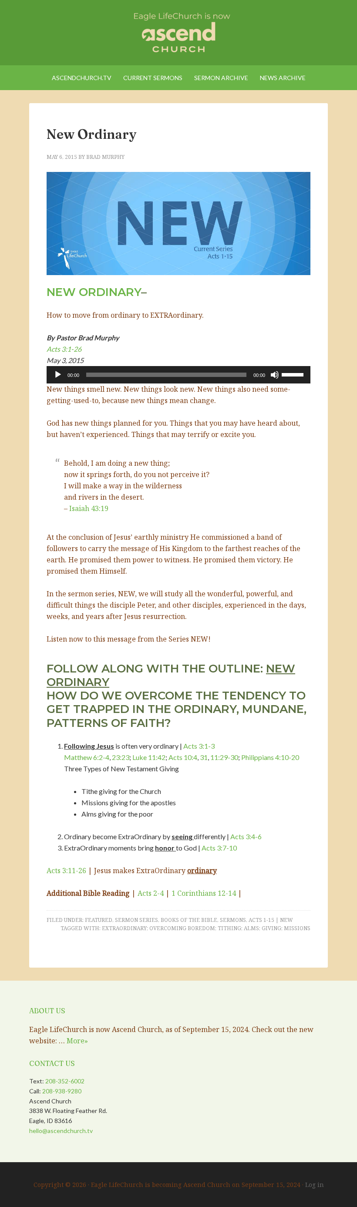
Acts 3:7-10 (219, 848)
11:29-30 (224, 757)
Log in (314, 1184)
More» (77, 1041)
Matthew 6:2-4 (86, 757)
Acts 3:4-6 (246, 836)
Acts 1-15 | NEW (271, 920)
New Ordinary (91, 134)
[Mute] (274, 374)
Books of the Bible (189, 920)
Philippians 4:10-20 (270, 757)
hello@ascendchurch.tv (61, 1130)
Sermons (233, 920)
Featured (98, 920)
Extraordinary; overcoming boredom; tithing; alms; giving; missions (206, 928)
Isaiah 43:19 (88, 508)
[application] (178, 374)
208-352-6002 (64, 1081)
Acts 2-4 (151, 893)
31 (204, 757)
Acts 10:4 (182, 757)
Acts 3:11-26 (66, 870)
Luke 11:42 (148, 757)
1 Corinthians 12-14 (204, 893)
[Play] (58, 374)
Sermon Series (136, 920)
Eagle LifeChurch (178, 30)
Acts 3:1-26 (64, 349)
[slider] (294, 374)
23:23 (120, 757)
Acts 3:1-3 (199, 746)
